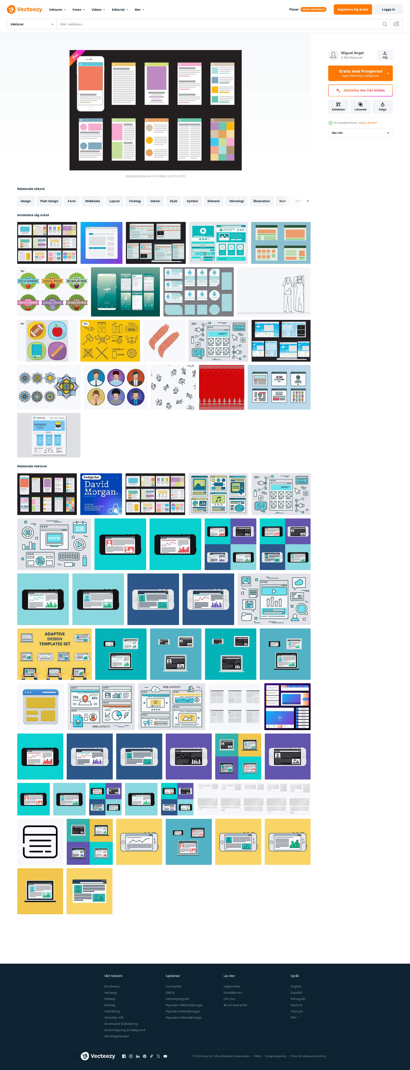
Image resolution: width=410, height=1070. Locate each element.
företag (135, 201)
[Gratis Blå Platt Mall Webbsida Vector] (48, 435)
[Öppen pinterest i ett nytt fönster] (144, 1056)
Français (297, 1011)
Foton (77, 10)
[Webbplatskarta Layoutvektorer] (281, 243)
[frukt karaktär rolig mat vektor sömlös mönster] (173, 387)
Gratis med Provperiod (360, 73)
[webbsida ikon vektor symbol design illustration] (40, 842)
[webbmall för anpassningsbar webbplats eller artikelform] (54, 654)
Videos (97, 10)
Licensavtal (174, 986)
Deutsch (297, 1005)
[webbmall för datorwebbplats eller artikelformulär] (238, 757)
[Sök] (384, 24)
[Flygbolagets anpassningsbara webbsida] (281, 341)
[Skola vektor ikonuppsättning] (47, 341)
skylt (173, 201)
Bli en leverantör (236, 1005)
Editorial (118, 10)
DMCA (170, 993)
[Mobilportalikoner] (47, 494)
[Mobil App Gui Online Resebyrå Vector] (125, 291)
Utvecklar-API (114, 1017)
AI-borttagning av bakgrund (124, 1030)
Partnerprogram (177, 999)
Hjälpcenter (232, 986)
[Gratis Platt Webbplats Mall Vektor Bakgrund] (218, 494)
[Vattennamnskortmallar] (198, 291)
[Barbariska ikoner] (110, 341)
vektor (155, 201)
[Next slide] (304, 201)
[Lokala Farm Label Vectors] (52, 291)
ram (282, 201)
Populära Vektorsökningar (184, 1005)
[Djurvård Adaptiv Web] (156, 243)
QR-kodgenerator (116, 1036)
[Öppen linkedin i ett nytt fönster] (137, 1056)
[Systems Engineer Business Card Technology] (101, 494)
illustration (261, 201)
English (296, 986)
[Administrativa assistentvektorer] (116, 387)
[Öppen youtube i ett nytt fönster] (165, 1056)
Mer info (337, 133)
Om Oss (229, 999)
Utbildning (112, 1011)
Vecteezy (110, 993)
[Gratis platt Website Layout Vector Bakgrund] (218, 341)
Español (296, 993)
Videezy (109, 999)
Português (298, 999)
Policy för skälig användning (308, 1056)
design (26, 201)
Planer (294, 9)
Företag (109, 1005)
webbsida (92, 201)
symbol (192, 201)
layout (114, 201)
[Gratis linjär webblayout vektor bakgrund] (101, 706)
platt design (49, 201)
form (72, 201)
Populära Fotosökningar (183, 1011)
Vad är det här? (368, 123)
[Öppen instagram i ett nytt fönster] (131, 1056)
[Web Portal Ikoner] (47, 243)
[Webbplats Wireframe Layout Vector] (218, 243)
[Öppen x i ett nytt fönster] (158, 1056)
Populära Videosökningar (184, 1017)
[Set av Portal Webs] (279, 387)
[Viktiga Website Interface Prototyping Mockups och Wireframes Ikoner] (287, 706)
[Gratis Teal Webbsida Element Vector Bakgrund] (54, 544)
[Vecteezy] (24, 9)
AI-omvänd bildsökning (121, 1024)
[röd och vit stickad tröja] (221, 387)
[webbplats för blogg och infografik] (89, 891)
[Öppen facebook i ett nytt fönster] (124, 1056)
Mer (138, 10)
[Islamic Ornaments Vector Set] (49, 387)
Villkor (258, 1056)
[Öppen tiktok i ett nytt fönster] (151, 1056)
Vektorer (55, 10)
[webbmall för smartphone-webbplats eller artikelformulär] (120, 544)
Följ (385, 57)
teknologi (236, 201)
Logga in (388, 9)
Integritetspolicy (275, 1056)
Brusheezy (111, 986)
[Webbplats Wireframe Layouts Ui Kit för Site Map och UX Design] (101, 243)
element (213, 201)
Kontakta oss (233, 993)
